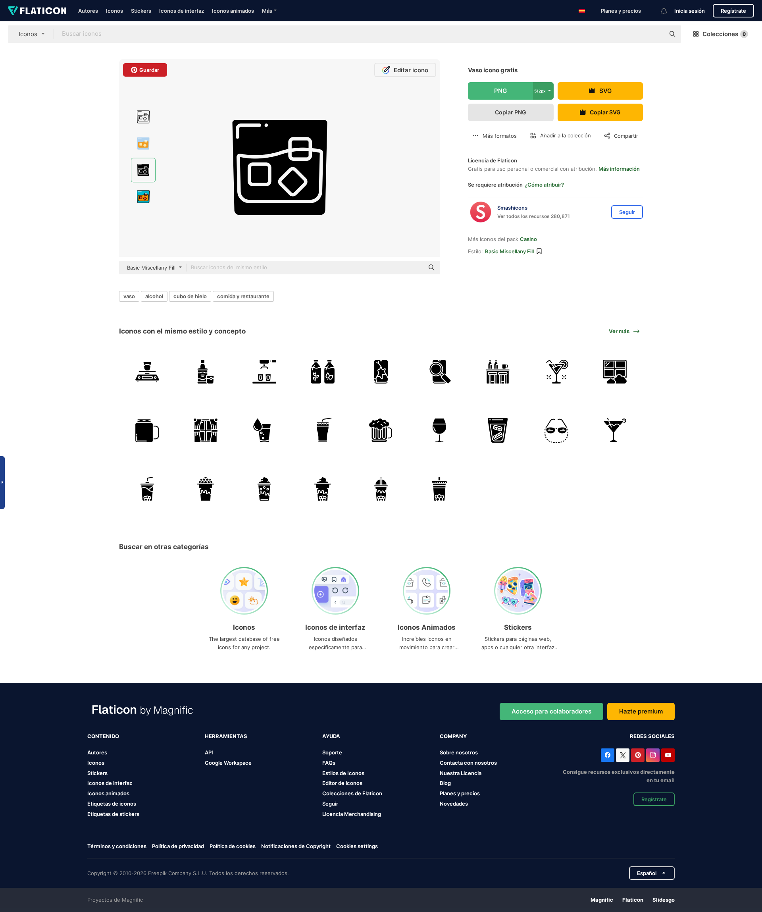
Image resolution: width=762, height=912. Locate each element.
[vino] (439, 430)
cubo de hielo (190, 296)
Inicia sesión (689, 11)
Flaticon (632, 900)
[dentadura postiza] (497, 430)
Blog (445, 783)
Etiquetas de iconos (111, 803)
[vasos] (556, 430)
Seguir (330, 803)
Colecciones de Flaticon (352, 793)
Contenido (103, 736)
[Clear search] (655, 34)
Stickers (141, 11)
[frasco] (147, 430)
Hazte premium (641, 711)
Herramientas (226, 736)
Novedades (454, 803)
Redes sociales (652, 736)
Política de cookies (233, 846)
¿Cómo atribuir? (544, 184)
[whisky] (205, 371)
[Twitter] (622, 755)
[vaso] (264, 430)
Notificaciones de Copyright (296, 846)
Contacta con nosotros (468, 763)
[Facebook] (607, 755)
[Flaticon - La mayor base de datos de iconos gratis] (37, 10)
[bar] (497, 371)
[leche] (322, 371)
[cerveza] (381, 430)
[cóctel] (556, 371)
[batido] (322, 430)
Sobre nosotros (459, 752)
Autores (88, 11)
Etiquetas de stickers (113, 814)
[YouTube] (668, 755)
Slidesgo (663, 900)
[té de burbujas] (147, 489)
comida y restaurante (243, 296)
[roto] (381, 371)
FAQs (328, 763)
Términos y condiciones (116, 846)
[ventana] (615, 371)
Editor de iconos (342, 783)
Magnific (602, 900)
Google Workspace (228, 763)
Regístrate (733, 11)
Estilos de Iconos (343, 773)
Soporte (332, 752)
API (209, 752)
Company (453, 736)
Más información (619, 169)
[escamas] (147, 371)
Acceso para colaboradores (551, 711)
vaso (129, 296)
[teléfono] (439, 371)
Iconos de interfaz (181, 11)
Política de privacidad (178, 846)
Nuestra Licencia (460, 773)
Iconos (114, 11)
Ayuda (331, 736)
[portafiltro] (264, 371)
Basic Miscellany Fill (509, 251)
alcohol (154, 296)
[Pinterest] (638, 755)
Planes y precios (621, 11)
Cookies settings (357, 846)
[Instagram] (653, 755)
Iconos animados (233, 11)
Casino (528, 239)
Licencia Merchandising (351, 814)
